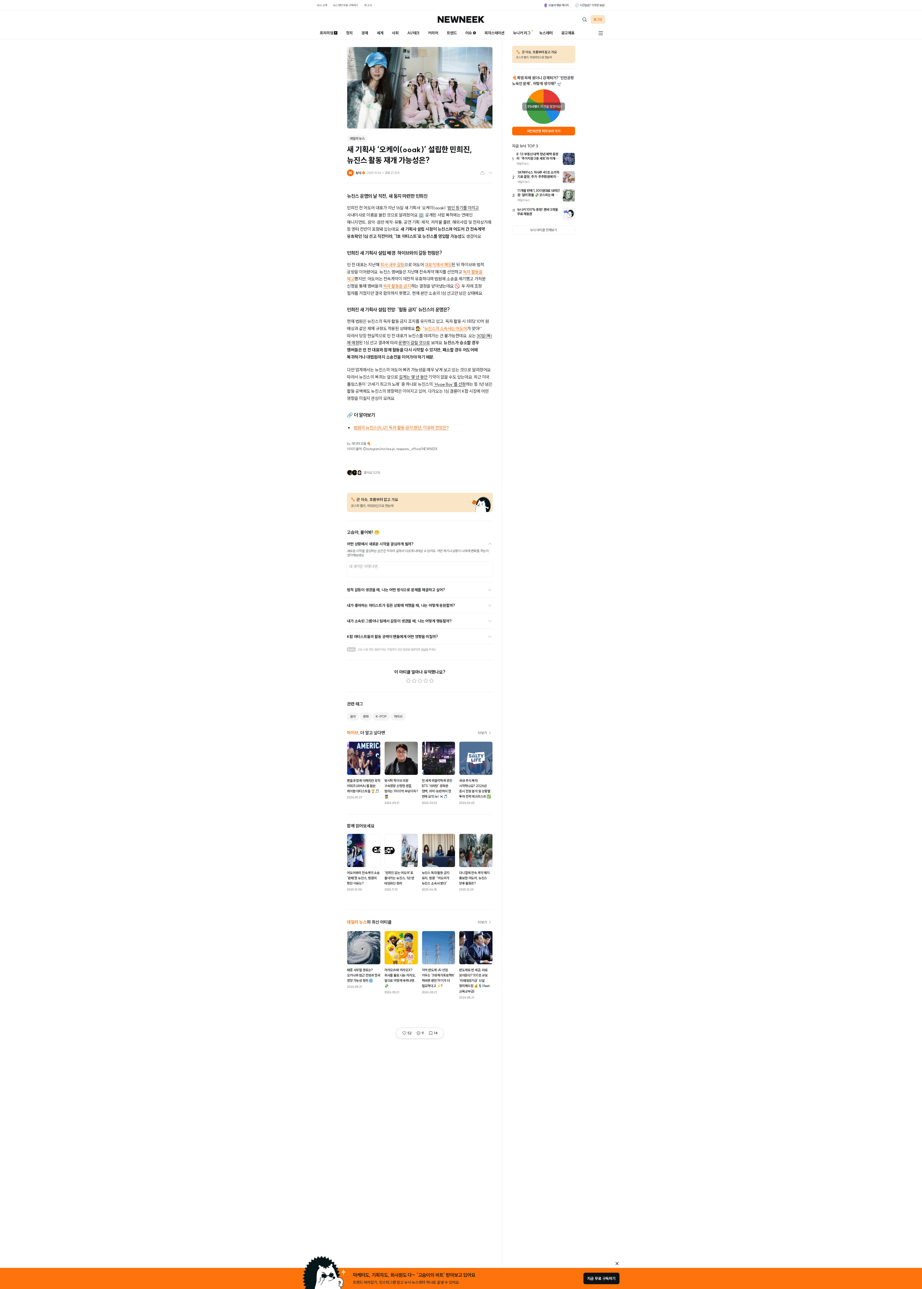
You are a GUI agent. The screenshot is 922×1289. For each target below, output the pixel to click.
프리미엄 (326, 32)
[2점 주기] (414, 681)
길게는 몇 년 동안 (413, 377)
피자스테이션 (494, 32)
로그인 (598, 19)
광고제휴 (568, 32)
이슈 (468, 32)
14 (435, 1033)
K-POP (381, 716)
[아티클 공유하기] (482, 173)
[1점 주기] (408, 681)
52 (409, 1033)
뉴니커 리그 (522, 32)
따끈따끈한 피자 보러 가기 (543, 131)
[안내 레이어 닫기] (617, 1263)
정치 (349, 32)
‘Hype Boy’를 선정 (450, 384)
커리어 (433, 32)
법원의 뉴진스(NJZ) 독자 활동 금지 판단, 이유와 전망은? (401, 427)
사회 (395, 32)
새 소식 (368, 5)
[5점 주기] (431, 681)
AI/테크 (413, 32)
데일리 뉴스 (357, 138)
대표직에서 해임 (438, 264)
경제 (364, 32)
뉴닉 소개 (322, 5)
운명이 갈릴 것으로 (414, 342)
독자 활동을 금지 (397, 286)
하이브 (398, 716)
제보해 (424, 649)
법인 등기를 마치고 (463, 208)
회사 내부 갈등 (392, 264)
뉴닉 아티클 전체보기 (543, 230)
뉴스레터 (545, 32)
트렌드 (452, 32)
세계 (380, 32)
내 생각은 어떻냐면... (364, 566)
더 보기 (482, 733)
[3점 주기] (420, 681)
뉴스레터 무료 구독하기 (345, 5)
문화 (366, 716)
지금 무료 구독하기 (601, 1278)
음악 (353, 716)
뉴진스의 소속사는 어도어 (445, 328)
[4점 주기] (426, 681)
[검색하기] (584, 19)
